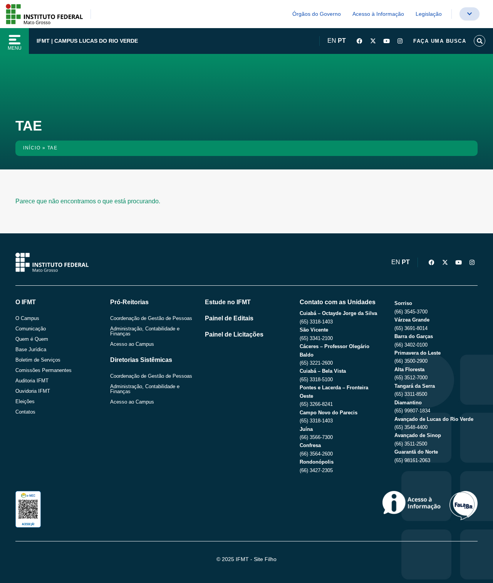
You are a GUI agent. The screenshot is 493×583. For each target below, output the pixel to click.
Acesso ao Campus (132, 344)
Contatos (25, 412)
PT (342, 40)
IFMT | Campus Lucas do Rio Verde (87, 41)
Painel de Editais (229, 318)
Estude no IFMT (228, 302)
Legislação (429, 14)
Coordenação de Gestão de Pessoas (151, 318)
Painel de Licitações (234, 334)
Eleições (25, 401)
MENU (15, 48)
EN (331, 40)
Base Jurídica (30, 349)
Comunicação (30, 329)
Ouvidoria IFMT (32, 391)
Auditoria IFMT (32, 381)
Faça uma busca (439, 41)
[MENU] (14, 39)
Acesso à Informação (378, 14)
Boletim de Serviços (37, 360)
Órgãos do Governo (316, 14)
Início (31, 148)
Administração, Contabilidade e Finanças (144, 331)
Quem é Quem (31, 339)
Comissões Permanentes (43, 370)
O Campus (27, 318)
